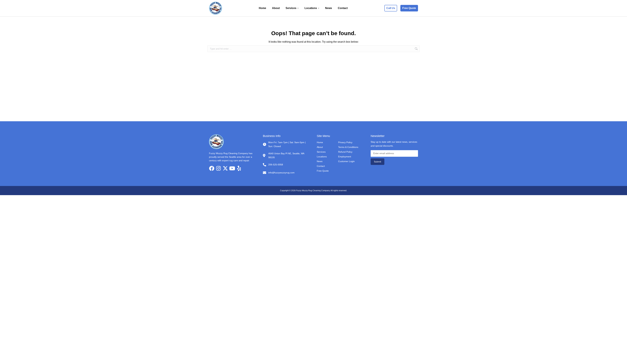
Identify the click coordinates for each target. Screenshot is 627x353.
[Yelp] (239, 168)
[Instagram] (218, 168)
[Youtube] (232, 168)
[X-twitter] (225, 168)
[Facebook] (211, 168)
